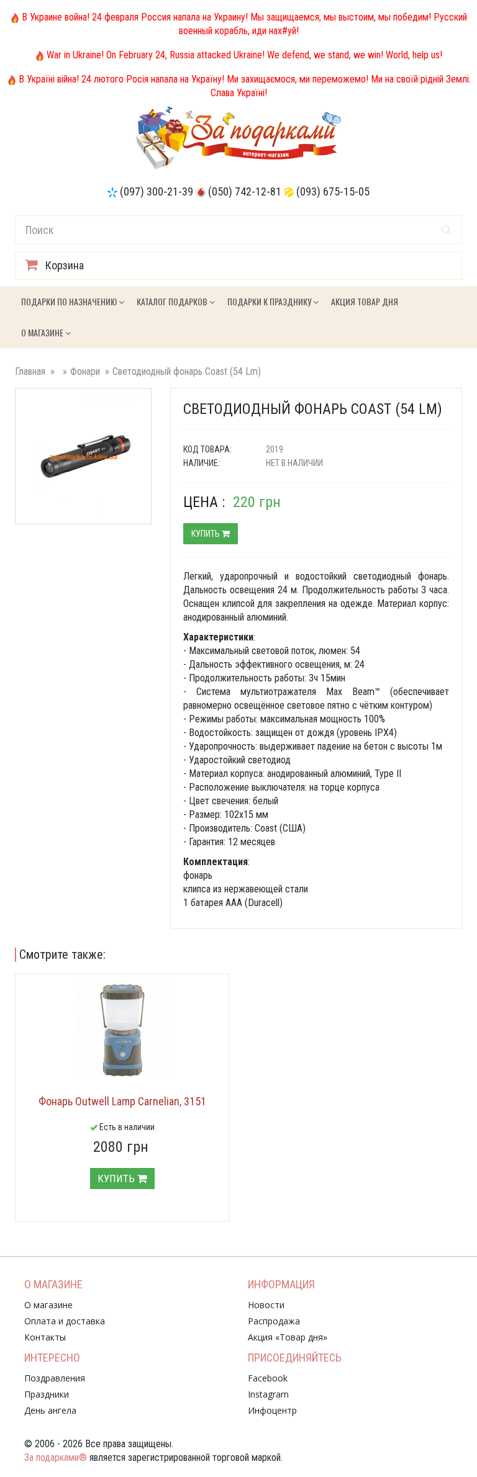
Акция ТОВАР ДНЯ (364, 301)
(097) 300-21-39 (156, 191)
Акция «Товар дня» (287, 1337)
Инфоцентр (272, 1410)
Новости (266, 1305)
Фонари (85, 371)
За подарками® (55, 1457)
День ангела (50, 1410)
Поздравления (54, 1378)
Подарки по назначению (70, 301)
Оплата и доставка (64, 1321)
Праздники (46, 1394)
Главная (30, 371)
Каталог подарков (173, 301)
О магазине (43, 332)
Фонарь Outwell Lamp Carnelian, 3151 (122, 1101)
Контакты (45, 1337)
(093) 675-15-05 (333, 191)
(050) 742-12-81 (244, 191)
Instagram (268, 1394)
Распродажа (274, 1321)
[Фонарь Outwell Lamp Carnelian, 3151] (122, 1030)
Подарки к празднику (270, 301)
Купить (206, 534)
